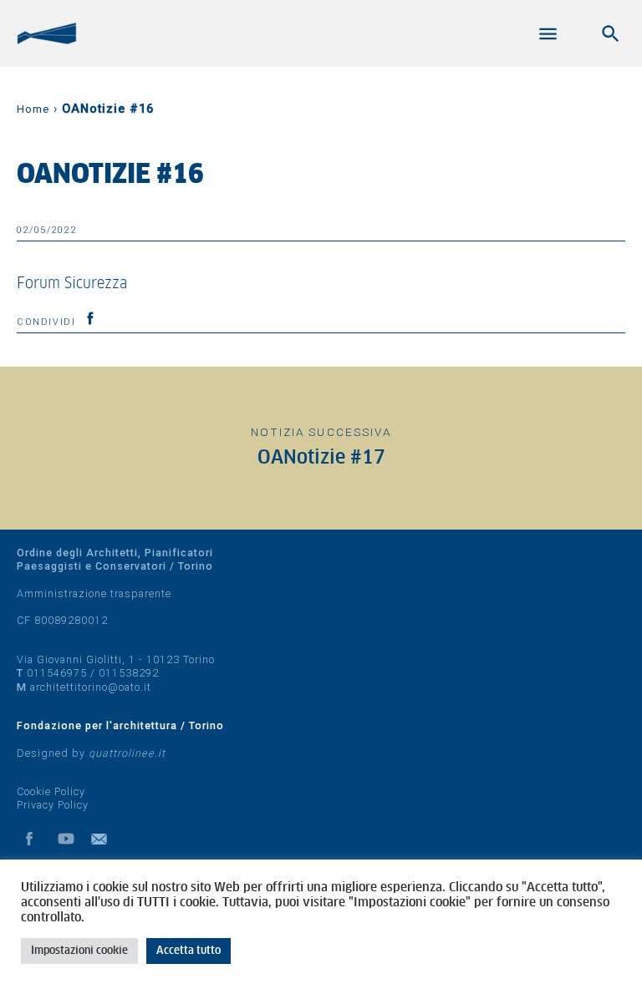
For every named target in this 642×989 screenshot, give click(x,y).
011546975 (57, 673)
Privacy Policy (53, 805)
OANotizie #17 (321, 458)
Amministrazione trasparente (94, 593)
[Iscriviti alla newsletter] (102, 838)
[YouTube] (66, 838)
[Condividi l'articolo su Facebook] (90, 318)
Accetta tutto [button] (188, 951)
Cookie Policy (51, 791)
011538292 (129, 673)
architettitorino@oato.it (90, 687)
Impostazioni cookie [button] (79, 951)
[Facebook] (29, 838)
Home (33, 109)
